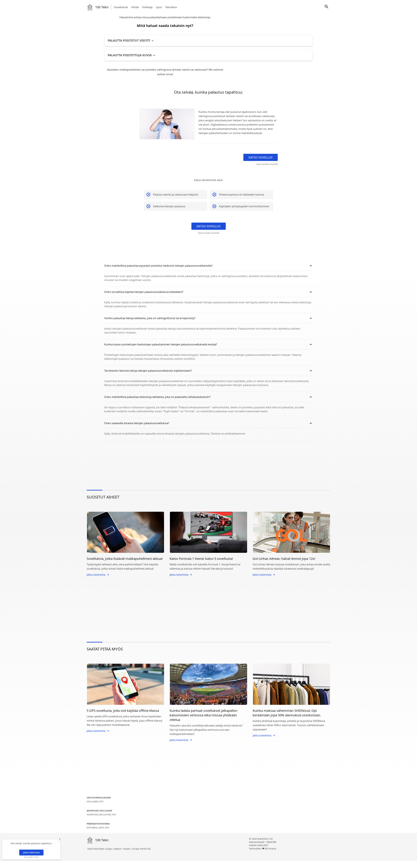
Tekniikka (171, 7)
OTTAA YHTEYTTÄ (141, 848)
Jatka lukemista (31, 852)
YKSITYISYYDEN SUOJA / (100, 848)
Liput (159, 7)
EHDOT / (119, 848)
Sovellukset (121, 7)
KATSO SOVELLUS (261, 157)
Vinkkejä (147, 7)
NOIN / (128, 848)
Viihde (135, 7)
